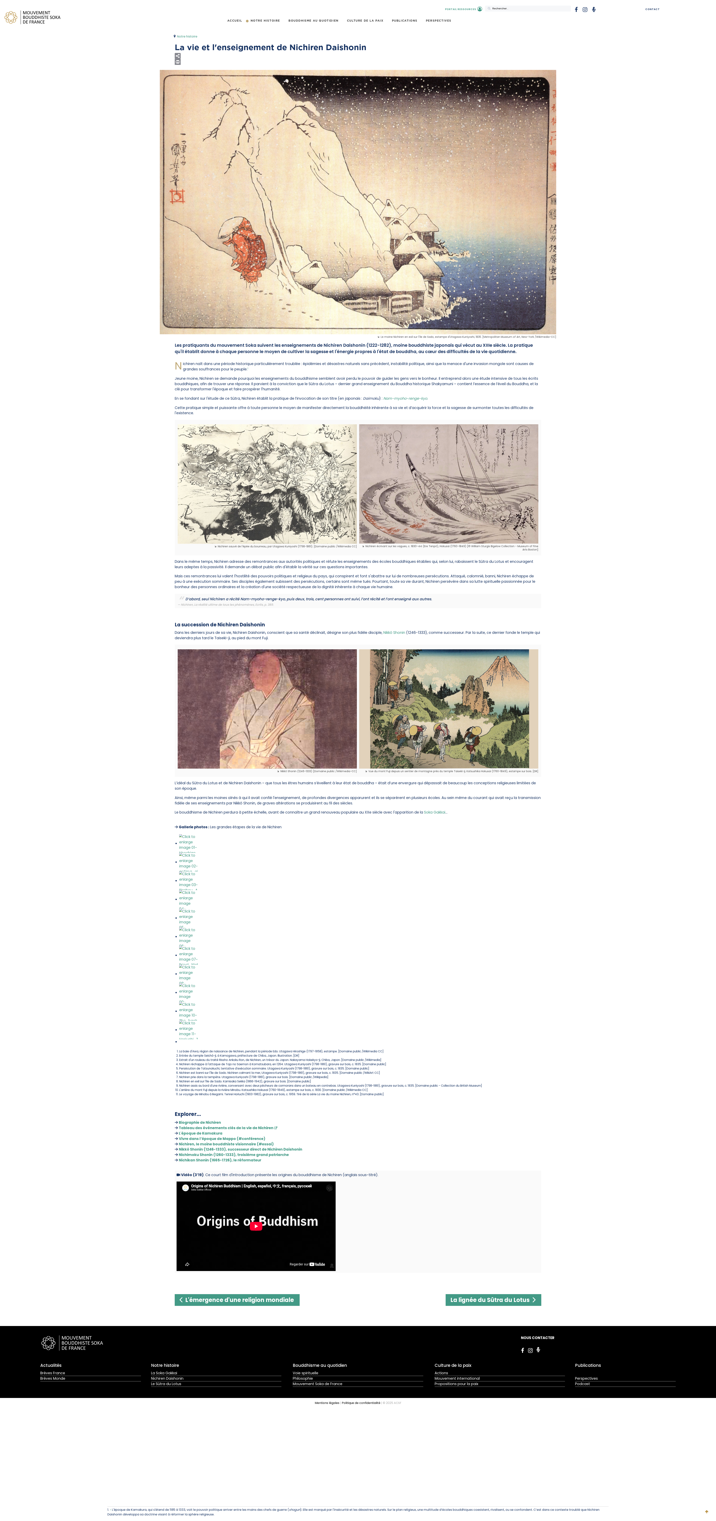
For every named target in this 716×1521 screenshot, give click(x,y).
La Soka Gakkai (164, 1373)
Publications (588, 1365)
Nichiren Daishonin (167, 1378)
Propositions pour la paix (456, 1383)
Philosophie (303, 1378)
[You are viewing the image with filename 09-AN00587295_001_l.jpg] (188, 992)
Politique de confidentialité (361, 1403)
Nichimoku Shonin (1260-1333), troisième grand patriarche (234, 1154)
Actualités (51, 1365)
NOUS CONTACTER (537, 1337)
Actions (441, 1373)
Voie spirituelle (305, 1373)
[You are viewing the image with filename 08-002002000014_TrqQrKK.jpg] (188, 973)
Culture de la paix (453, 1365)
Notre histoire (165, 1365)
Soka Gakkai (434, 812)
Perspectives (586, 1378)
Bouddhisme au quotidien (320, 1365)
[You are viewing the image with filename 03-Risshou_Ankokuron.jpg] (188, 880)
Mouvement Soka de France (317, 1383)
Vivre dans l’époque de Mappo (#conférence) (222, 1138)
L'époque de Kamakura (200, 1133)
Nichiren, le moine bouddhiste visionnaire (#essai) (226, 1144)
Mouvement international (457, 1378)
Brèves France (52, 1373)
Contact (652, 9)
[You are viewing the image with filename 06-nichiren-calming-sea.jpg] (188, 936)
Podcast (582, 1383)
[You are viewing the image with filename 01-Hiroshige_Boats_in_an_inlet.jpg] (188, 843)
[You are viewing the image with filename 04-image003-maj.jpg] (188, 899)
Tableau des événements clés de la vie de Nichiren (226, 1127)
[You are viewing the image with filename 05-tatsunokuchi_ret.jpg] (188, 918)
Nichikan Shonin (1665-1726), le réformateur (220, 1160)
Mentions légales (327, 1403)
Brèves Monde (52, 1378)
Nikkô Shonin (394, 632)
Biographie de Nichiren (200, 1122)
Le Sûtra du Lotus (166, 1383)
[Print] (358, 62)
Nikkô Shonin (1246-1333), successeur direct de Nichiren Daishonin (240, 1149)
